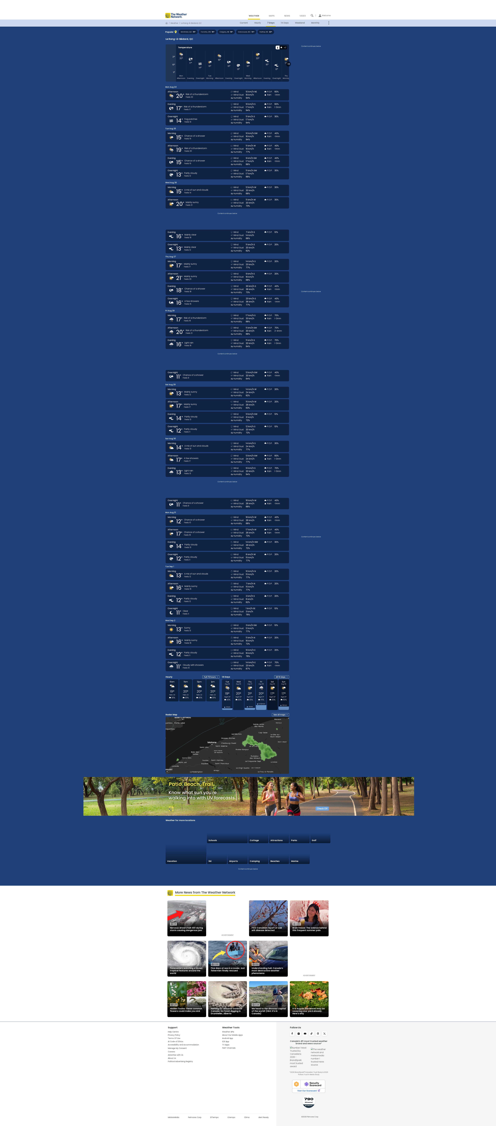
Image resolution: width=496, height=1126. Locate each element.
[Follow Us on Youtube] (305, 1034)
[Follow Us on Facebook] (292, 1034)
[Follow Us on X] (324, 1034)
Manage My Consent (177, 1048)
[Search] (312, 15)
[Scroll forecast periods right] (288, 64)
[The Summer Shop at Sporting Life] (320, 854)
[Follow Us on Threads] (318, 1034)
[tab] (277, 47)
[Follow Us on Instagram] (298, 1034)
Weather (174, 23)
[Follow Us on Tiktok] (311, 1034)
